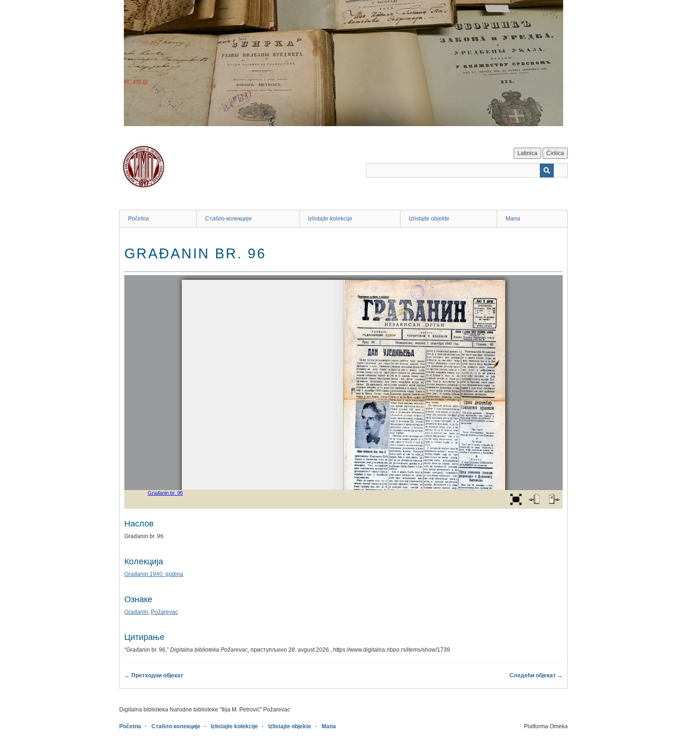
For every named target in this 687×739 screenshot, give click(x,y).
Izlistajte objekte (429, 218)
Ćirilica (555, 153)
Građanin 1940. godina (153, 574)
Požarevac (164, 612)
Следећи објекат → (536, 675)
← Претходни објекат (153, 675)
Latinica (527, 153)
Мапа (513, 218)
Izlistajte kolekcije (330, 218)
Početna (138, 218)
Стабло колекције (228, 218)
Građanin (136, 612)
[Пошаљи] (547, 170)
